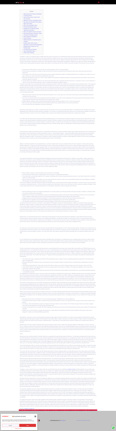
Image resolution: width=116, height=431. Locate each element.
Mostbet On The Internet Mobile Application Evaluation (31, 29)
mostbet (26, 408)
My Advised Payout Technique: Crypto (33, 33)
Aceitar (10, 425)
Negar (27, 425)
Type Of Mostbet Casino (29, 51)
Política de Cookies (18, 428)
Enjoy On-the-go (27, 38)
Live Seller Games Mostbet (30, 49)
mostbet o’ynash (71, 369)
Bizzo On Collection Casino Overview (32, 32)
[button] (35, 416)
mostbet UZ (31, 408)
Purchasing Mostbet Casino (30, 27)
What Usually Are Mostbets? (30, 36)
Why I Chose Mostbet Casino (30, 25)
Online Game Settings (29, 53)
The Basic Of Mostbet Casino (31, 35)
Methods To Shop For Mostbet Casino (33, 20)
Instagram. (63, 420)
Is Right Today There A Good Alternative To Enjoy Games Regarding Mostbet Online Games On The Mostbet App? (33, 45)
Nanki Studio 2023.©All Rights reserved (83, 420)
